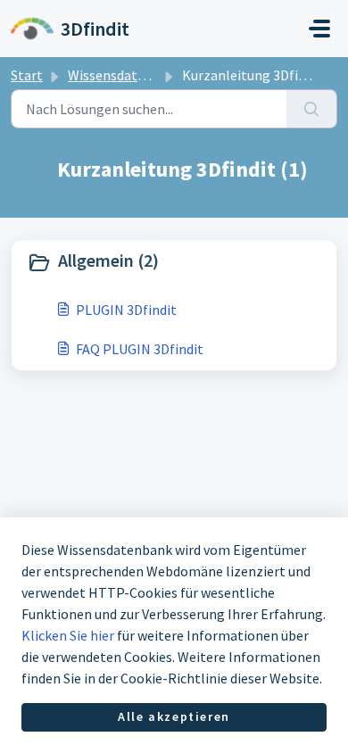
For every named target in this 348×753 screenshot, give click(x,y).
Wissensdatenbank (125, 75)
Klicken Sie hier (67, 635)
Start (27, 75)
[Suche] (311, 108)
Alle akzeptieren (174, 716)
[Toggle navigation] (319, 28)
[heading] (174, 262)
